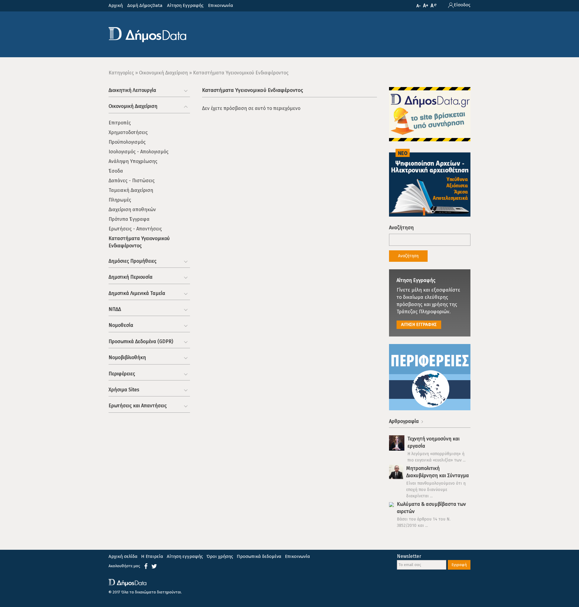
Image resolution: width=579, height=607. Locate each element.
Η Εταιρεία (152, 556)
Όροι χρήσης (220, 556)
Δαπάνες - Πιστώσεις (132, 180)
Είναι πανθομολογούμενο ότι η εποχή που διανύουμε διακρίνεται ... (436, 490)
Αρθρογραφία (404, 421)
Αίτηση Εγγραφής (185, 5)
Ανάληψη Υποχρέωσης (133, 161)
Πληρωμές (120, 200)
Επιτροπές (120, 123)
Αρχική (116, 5)
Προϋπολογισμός (127, 142)
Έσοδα (116, 171)
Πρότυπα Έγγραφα (129, 219)
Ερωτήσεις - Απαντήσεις (135, 229)
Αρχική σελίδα (123, 556)
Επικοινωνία (220, 5)
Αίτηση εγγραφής (185, 556)
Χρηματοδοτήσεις (128, 132)
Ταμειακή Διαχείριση (131, 190)
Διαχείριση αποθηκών (132, 209)
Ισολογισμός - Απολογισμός (139, 152)
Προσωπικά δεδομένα (259, 556)
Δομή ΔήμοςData (145, 5)
